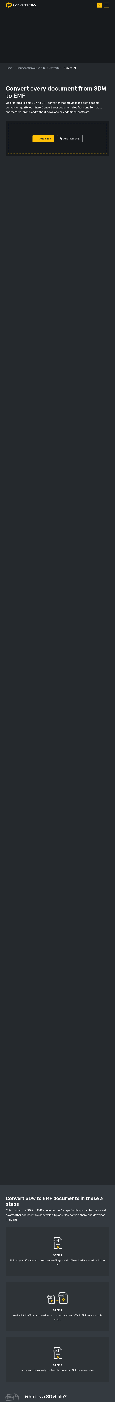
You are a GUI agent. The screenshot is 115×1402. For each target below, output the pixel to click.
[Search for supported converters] (99, 5)
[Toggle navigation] (106, 5)
